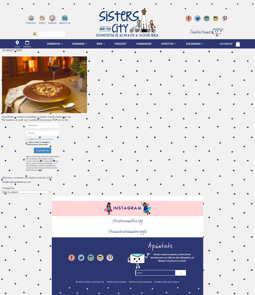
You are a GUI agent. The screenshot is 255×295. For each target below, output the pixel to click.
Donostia (53, 43)
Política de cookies (116, 281)
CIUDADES (78, 43)
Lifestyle (167, 43)
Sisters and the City (94, 281)
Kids (100, 43)
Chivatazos (143, 43)
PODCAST (120, 43)
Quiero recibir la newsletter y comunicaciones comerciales (38, 143)
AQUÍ (55, 163)
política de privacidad (44, 139)
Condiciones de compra (166, 281)
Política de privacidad (140, 281)
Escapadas (193, 43)
